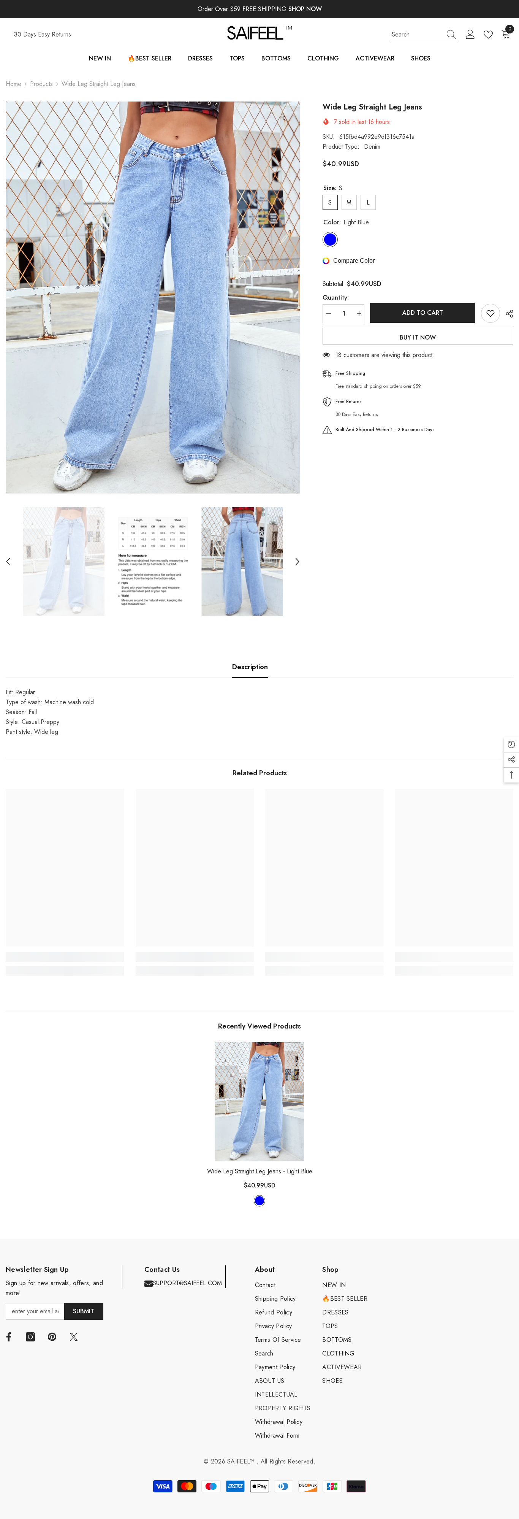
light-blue (259, 1200)
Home (13, 83)
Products (41, 83)
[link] (65, 957)
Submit (83, 1311)
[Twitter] (74, 1337)
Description (250, 667)
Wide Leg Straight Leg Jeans (259, 1171)
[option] (153, 298)
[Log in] (470, 34)
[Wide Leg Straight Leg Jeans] (259, 1101)
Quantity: (336, 297)
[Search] (424, 35)
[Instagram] (30, 1337)
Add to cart (422, 312)
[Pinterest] (52, 1337)
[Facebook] (9, 1337)
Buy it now (418, 337)
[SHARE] (506, 314)
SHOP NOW (305, 9)
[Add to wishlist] (490, 313)
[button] (8, 561)
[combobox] (417, 35)
